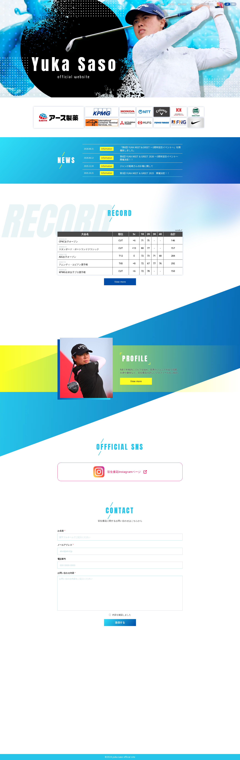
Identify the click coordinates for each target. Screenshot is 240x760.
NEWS (171, 4)
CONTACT (207, 4)
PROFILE (194, 4)
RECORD (182, 4)
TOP (162, 4)
